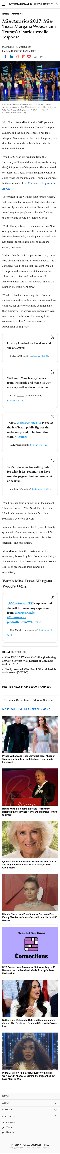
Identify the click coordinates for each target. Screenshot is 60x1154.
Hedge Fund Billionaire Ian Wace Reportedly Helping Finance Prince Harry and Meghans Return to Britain (29, 811)
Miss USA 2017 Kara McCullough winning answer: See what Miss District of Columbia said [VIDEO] (29, 661)
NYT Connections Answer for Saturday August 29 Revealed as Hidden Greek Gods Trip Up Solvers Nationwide (28, 970)
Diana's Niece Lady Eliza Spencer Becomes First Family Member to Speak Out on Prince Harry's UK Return (29, 917)
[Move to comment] (41, 56)
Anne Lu (9, 46)
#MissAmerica (16, 617)
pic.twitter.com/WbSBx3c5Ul (26, 622)
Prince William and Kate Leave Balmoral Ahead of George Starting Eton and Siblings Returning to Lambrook (28, 759)
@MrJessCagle (24, 612)
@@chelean (24, 46)
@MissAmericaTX (28, 422)
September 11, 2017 (39, 355)
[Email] (35, 56)
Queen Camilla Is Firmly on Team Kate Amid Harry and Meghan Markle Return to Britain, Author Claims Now (29, 864)
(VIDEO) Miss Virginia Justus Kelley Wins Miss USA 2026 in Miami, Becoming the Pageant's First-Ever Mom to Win (29, 1075)
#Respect (21, 436)
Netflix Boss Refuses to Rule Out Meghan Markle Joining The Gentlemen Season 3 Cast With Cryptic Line (29, 1023)
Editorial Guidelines (44, 700)
